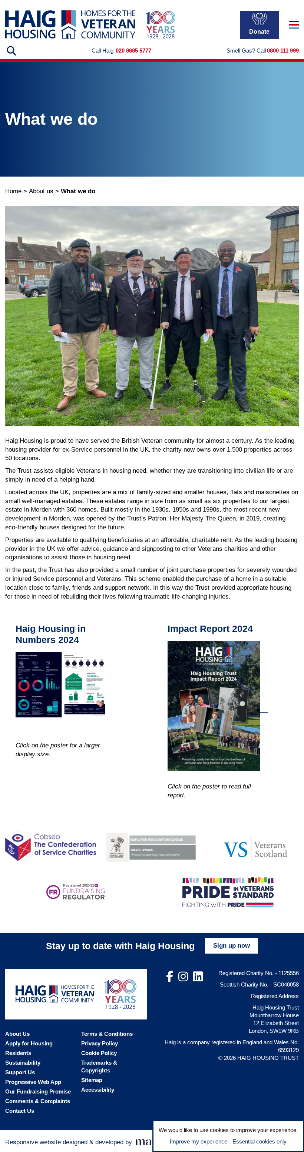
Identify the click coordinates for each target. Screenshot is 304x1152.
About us (41, 191)
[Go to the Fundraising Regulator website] (75, 892)
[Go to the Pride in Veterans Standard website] (227, 892)
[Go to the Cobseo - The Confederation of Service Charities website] (50, 845)
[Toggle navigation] (294, 25)
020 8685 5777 (133, 50)
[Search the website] (10, 50)
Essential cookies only (259, 1141)
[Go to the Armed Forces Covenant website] (151, 846)
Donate (259, 32)
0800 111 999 (283, 50)
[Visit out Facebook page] (169, 977)
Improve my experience (198, 1141)
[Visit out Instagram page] (183, 977)
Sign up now (231, 945)
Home (13, 191)
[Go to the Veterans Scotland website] (253, 845)
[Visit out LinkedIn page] (198, 977)
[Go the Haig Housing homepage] (70, 24)
